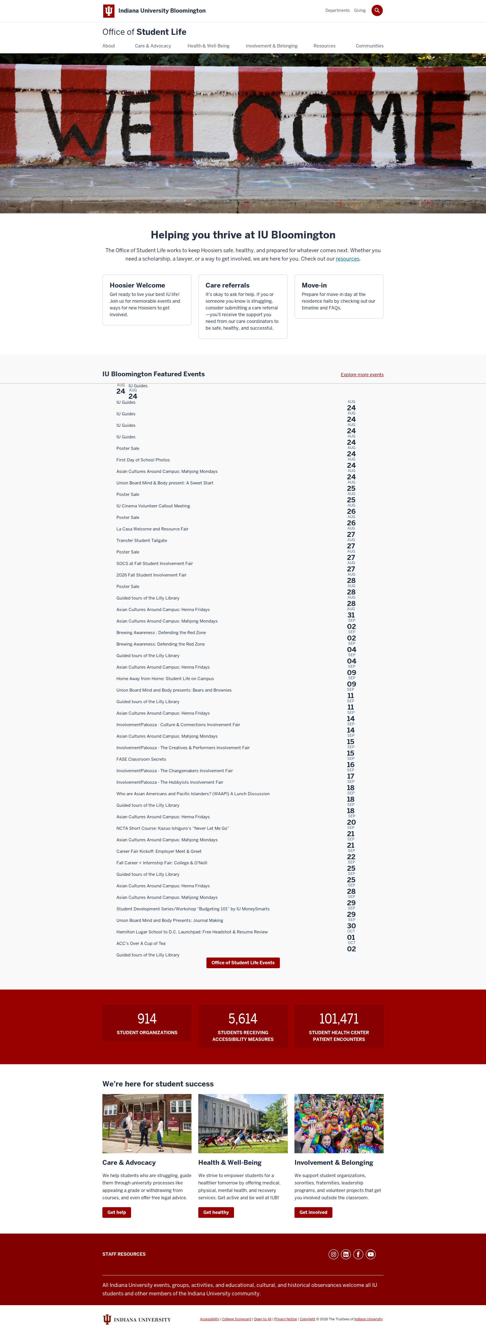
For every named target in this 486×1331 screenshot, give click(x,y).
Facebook (358, 1254)
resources (347, 259)
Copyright (307, 1319)
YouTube (371, 1254)
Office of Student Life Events (243, 963)
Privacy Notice (285, 1319)
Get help (116, 1212)
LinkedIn (346, 1254)
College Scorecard (236, 1319)
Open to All (262, 1319)
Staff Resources (124, 1254)
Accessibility (209, 1319)
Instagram (333, 1254)
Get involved (313, 1212)
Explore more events (362, 375)
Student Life (144, 32)
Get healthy (216, 1212)
